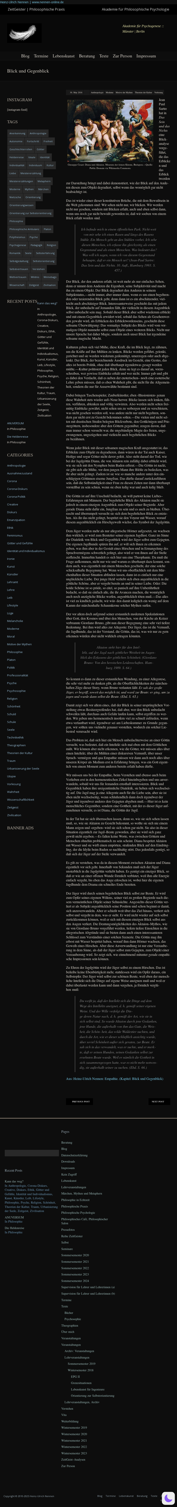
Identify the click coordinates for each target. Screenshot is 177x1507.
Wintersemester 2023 (74, 1453)
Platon (47, 229)
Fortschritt (33, 141)
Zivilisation (49, 285)
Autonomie (15, 141)
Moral (11, 636)
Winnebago (50, 277)
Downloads (68, 1161)
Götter (40, 149)
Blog (25, 56)
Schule (11, 722)
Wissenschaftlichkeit (20, 800)
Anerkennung (17, 133)
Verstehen (39, 269)
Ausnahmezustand (19, 473)
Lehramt (12, 582)
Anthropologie (97, 92)
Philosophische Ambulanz (24, 229)
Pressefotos (68, 1230)
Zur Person (122, 56)
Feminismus (15, 535)
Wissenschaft (16, 285)
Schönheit (13, 706)
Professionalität (17, 675)
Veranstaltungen (71, 1338)
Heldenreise (16, 157)
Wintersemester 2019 (74, 1427)
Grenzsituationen (81, 1383)
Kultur (50, 165)
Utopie (11, 776)
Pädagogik (36, 245)
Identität (45, 157)
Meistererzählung (31, 173)
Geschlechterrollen (20, 149)
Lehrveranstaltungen (73, 1187)
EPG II (75, 1376)
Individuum (35, 165)
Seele (28, 253)
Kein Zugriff (69, 1174)
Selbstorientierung (43, 261)
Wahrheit (13, 792)
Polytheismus (17, 237)
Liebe (12, 173)
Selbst (65, 1242)
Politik (11, 667)
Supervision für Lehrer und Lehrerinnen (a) (88, 1287)
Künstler (12, 574)
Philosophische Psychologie (78, 1212)
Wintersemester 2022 (74, 1447)
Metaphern (44, 181)
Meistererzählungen (21, 181)
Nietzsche (15, 197)
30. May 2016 (76, 92)
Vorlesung (158, 92)
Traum (11, 761)
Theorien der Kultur (143, 92)
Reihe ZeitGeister (72, 1236)
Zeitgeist (34, 285)
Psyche (34, 237)
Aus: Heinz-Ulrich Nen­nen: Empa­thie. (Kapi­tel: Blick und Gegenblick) (114, 1078)
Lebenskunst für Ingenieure (87, 1389)
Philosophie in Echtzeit (75, 1200)
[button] (168, 1498)
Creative (12, 504)
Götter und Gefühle (20, 543)
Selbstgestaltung (18, 261)
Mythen (29, 189)
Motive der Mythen (124, 92)
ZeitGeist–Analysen (73, 1459)
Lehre (11, 590)
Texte (104, 56)
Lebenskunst (64, 56)
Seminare (67, 1249)
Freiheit (48, 141)
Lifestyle (12, 605)
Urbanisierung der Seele (23, 768)
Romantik (15, 253)
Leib (10, 598)
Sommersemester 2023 (75, 1274)
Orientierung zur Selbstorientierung (30, 213)
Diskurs (12, 512)
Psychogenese (17, 245)
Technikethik (15, 737)
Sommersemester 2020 (75, 1255)
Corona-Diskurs (17, 489)
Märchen (43, 189)
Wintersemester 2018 (80, 1370)
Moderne (109, 92)
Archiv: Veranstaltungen (79, 1351)
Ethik (10, 528)
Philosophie (16, 221)
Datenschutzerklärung (74, 1155)
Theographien (16, 745)
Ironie (11, 559)
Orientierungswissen (21, 205)
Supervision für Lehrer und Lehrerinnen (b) (88, 1293)
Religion (51, 245)
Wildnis (35, 277)
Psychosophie (16, 691)
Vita (63, 1415)
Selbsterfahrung (45, 253)
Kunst (11, 566)
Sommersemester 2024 (75, 1281)
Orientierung (33, 197)
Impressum (146, 56)
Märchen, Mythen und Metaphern (81, 1193)
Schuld (11, 714)
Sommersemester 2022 (75, 1268)
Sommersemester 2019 (81, 1364)
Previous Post (81, 1101)
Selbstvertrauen (18, 269)
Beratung (87, 56)
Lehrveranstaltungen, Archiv (82, 1402)
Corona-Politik (16, 497)
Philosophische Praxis (74, 1206)
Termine (41, 56)
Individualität (16, 165)
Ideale (31, 157)
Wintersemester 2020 (74, 1434)
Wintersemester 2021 (74, 1440)
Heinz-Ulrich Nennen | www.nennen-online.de (32, 2)
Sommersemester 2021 (75, 1261)
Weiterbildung (70, 1421)
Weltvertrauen (17, 277)
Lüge (10, 613)
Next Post (158, 1101)
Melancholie (15, 621)
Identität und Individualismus (26, 551)
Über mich (67, 1332)
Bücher (69, 1313)
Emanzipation (16, 520)
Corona (12, 481)
